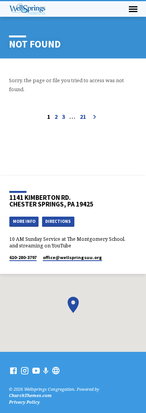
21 (83, 116)
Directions (58, 221)
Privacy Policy (24, 402)
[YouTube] (36, 370)
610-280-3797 (23, 257)
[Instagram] (24, 370)
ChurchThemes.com (30, 395)
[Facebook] (13, 370)
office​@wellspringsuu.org (72, 257)
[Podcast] (46, 370)
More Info (24, 221)
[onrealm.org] (55, 370)
